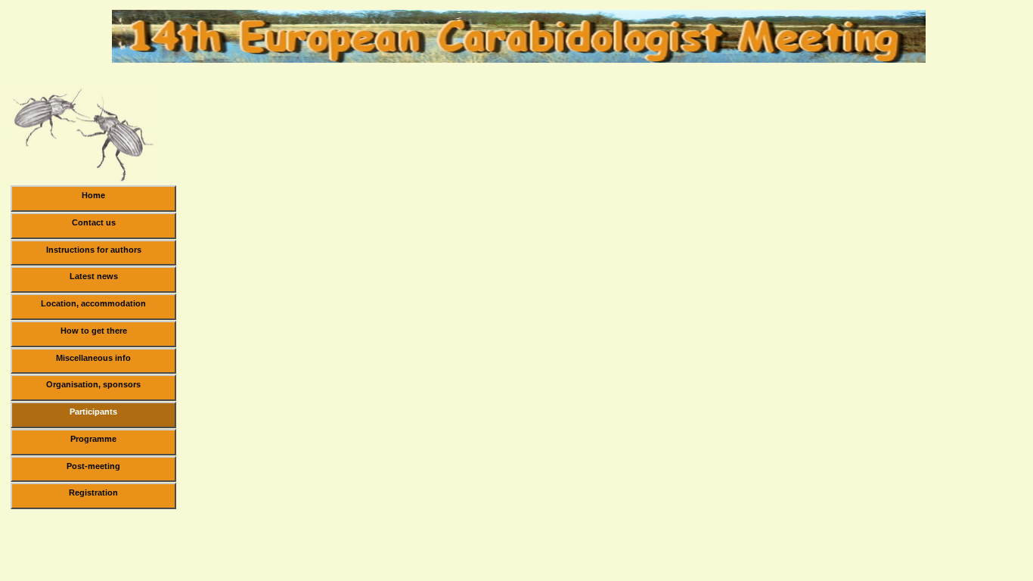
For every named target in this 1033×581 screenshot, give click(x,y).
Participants (93, 411)
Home (93, 195)
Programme (93, 438)
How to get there (93, 330)
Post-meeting (93, 466)
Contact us (94, 222)
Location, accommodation (93, 303)
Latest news (94, 276)
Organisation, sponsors (93, 384)
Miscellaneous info (93, 357)
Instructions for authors (93, 249)
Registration (93, 492)
